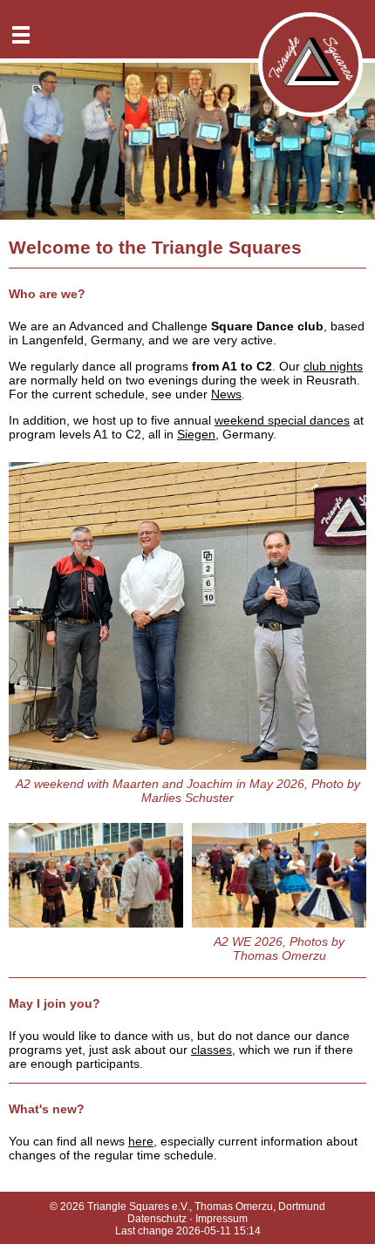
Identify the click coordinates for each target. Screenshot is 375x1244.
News (226, 394)
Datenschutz (157, 1219)
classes (211, 1050)
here (140, 1141)
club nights (333, 366)
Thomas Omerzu (233, 1206)
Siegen (196, 434)
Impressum (221, 1219)
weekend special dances (282, 420)
